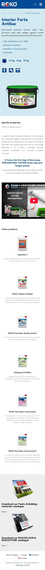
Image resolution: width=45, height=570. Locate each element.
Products (11, 13)
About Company (12, 555)
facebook (35, 555)
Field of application (11, 127)
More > (4, 512)
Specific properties (11, 122)
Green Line (20, 13)
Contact (24, 555)
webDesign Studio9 (22, 565)
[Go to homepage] (9, 3)
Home (4, 13)
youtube (24, 558)
